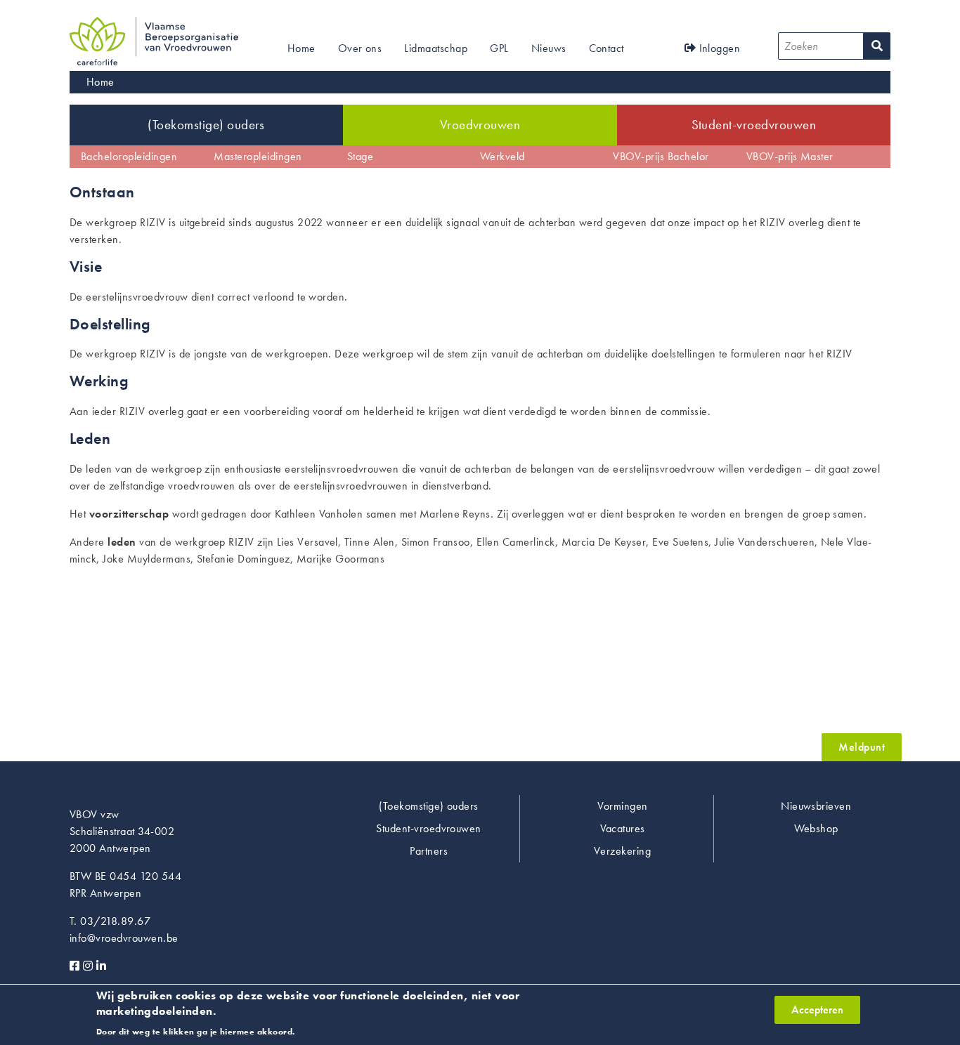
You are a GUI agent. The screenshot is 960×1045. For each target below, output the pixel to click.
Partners (429, 850)
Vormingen (622, 805)
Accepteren (817, 1009)
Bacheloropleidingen (129, 156)
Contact (606, 48)
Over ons (360, 48)
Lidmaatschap (435, 48)
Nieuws (548, 48)
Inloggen (718, 48)
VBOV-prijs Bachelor (660, 156)
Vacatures (622, 828)
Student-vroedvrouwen (754, 124)
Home (301, 48)
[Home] (154, 25)
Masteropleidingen (257, 156)
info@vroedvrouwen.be (124, 938)
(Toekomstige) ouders (206, 124)
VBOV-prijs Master (789, 156)
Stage (360, 156)
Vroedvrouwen (480, 124)
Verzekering (622, 850)
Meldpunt (861, 747)
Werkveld (502, 156)
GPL (499, 48)
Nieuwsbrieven (816, 805)
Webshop (816, 828)
